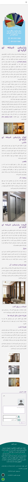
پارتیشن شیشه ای (22, 61)
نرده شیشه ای (13, 454)
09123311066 (10, 471)
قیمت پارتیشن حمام (7, 117)
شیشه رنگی (6, 452)
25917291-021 (10, 475)
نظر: (4, 396)
